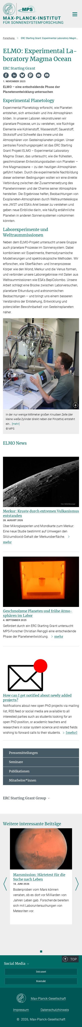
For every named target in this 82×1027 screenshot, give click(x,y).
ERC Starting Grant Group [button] (25, 798)
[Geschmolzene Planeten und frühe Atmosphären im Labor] (41, 582)
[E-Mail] (39, 75)
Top (73, 959)
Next (77, 884)
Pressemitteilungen (23, 753)
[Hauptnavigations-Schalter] (75, 14)
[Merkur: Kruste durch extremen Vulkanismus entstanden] (41, 482)
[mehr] (16, 423)
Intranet (41, 971)
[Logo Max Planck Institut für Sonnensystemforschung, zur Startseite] (33, 13)
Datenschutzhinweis (55, 1010)
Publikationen (19, 771)
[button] (75, 405)
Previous (5, 884)
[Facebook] (6, 75)
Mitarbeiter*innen (22, 780)
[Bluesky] (22, 75)
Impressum (21, 1010)
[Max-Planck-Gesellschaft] (23, 998)
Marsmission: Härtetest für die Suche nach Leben (39, 877)
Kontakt (41, 981)
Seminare (16, 762)
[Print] (47, 75)
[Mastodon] (30, 75)
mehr (58, 636)
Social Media (15, 964)
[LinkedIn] (14, 75)
